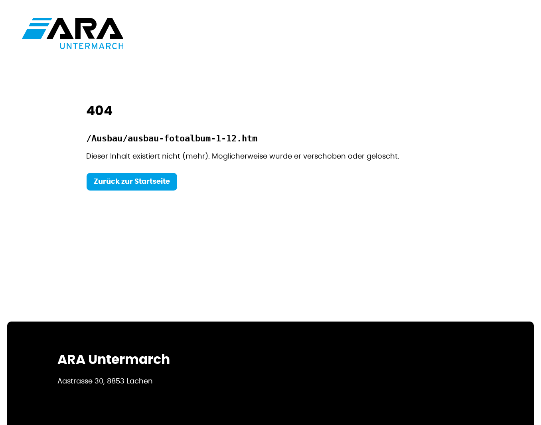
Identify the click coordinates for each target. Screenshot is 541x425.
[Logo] (72, 33)
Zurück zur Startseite (132, 181)
